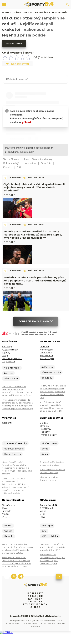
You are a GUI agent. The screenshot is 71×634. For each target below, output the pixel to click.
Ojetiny (6, 352)
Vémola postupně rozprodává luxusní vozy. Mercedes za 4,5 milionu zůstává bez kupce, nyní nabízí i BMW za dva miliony (32, 234)
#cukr (45, 454)
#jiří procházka (50, 536)
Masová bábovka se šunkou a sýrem (49, 478)
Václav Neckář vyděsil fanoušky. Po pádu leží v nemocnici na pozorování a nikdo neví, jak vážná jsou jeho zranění (17, 468)
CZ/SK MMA (46, 508)
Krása (5, 508)
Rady (5, 355)
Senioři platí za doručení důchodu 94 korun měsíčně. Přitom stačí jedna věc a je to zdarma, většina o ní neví (16, 562)
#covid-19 (47, 377)
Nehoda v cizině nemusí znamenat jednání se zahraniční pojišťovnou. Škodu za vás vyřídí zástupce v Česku (17, 390)
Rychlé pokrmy (48, 434)
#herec (8, 525)
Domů (5, 12)
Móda (5, 513)
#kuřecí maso (49, 443)
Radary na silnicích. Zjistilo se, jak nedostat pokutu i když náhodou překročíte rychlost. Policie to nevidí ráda (53, 391)
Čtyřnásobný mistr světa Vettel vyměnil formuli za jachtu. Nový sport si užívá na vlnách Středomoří (34, 187)
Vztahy (6, 517)
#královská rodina (14, 448)
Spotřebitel (46, 355)
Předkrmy (45, 428)
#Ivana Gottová (12, 454)
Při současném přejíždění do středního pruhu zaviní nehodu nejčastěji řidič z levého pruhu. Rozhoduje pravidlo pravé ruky (17, 404)
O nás (35, 607)
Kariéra (35, 599)
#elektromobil (12, 367)
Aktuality (7, 346)
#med (45, 448)
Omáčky (44, 426)
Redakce (35, 596)
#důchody (47, 367)
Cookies (35, 601)
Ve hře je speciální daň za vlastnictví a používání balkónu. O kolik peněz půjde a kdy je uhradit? (52, 406)
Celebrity (7, 422)
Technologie (47, 358)
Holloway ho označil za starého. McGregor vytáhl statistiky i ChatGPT (52, 547)
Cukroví (44, 422)
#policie (8, 373)
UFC (42, 513)
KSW (42, 517)
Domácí (44, 346)
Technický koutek (12, 358)
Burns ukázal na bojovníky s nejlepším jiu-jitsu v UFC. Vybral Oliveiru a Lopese (52, 559)
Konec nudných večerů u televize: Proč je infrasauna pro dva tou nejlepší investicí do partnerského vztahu (17, 548)
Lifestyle (6, 511)
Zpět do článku (14, 44)
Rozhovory (46, 352)
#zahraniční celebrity (15, 443)
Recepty (44, 431)
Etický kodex (35, 604)
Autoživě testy (10, 349)
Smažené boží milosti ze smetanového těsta (52, 463)
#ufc (44, 531)
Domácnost (8, 505)
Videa (43, 511)
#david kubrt (11, 378)
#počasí (8, 531)
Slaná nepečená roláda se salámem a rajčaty (52, 471)
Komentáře (46, 349)
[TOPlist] (6, 632)
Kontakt (35, 593)
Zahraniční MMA (48, 505)
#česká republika (51, 372)
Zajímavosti (19, 12)
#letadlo (8, 536)
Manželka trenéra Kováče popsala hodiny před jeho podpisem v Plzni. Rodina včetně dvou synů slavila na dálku (35, 280)
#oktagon (47, 525)
